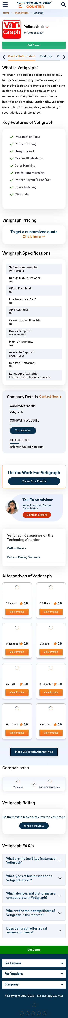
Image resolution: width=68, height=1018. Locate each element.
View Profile (17, 612)
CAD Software (22, 13)
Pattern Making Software (24, 557)
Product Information (21, 56)
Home (6, 13)
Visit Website (23, 430)
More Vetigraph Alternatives (34, 751)
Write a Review (35, 33)
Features (46, 56)
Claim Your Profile (34, 481)
